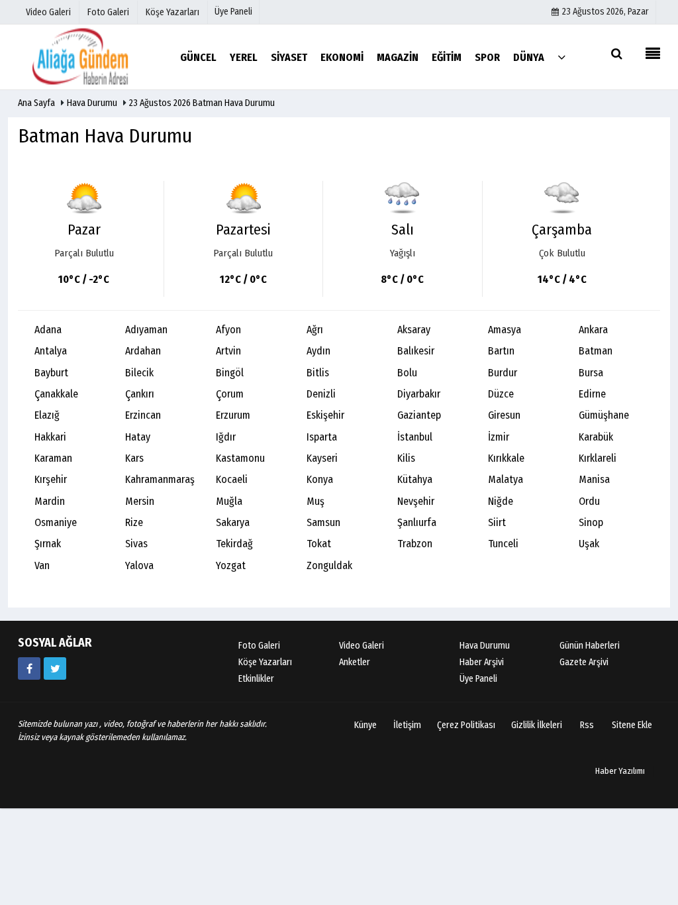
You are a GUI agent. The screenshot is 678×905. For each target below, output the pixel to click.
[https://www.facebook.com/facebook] (29, 668)
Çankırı (139, 393)
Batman (595, 350)
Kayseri (322, 458)
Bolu (407, 372)
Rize (134, 522)
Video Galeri (361, 645)
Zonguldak (329, 565)
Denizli (321, 393)
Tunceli (503, 543)
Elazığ (47, 415)
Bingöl (230, 372)
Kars (134, 458)
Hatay (137, 437)
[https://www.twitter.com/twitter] (55, 668)
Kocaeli (232, 479)
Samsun (323, 522)
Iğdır (226, 437)
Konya (320, 479)
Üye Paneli (233, 11)
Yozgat (231, 565)
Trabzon (414, 543)
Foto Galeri (259, 645)
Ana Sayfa (36, 103)
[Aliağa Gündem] (91, 56)
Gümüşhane (604, 415)
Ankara (593, 329)
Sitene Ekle (632, 725)
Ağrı (315, 329)
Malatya (505, 479)
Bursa (591, 372)
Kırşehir (50, 479)
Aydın (318, 350)
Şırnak (47, 543)
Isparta (322, 437)
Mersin (139, 501)
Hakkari (50, 437)
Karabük (596, 437)
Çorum (230, 393)
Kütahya (414, 479)
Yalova (139, 565)
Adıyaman (146, 329)
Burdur (502, 372)
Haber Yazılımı (620, 771)
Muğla (229, 501)
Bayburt (51, 372)
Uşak (589, 543)
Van (42, 565)
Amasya (504, 329)
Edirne (592, 393)
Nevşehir (415, 501)
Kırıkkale (506, 458)
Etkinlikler (256, 678)
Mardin (49, 501)
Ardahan (143, 350)
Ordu (589, 501)
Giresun (504, 415)
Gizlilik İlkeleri (536, 725)
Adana (48, 329)
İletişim (407, 725)
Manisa (594, 479)
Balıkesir (415, 350)
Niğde (500, 501)
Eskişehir (325, 415)
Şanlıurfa (416, 522)
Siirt (497, 522)
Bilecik (139, 372)
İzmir (498, 437)
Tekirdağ (234, 543)
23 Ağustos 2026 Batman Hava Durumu (202, 103)
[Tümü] (561, 56)
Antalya (50, 350)
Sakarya (233, 522)
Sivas (136, 543)
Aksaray (413, 329)
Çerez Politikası (466, 725)
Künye (365, 725)
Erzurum (233, 415)
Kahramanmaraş (160, 479)
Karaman (53, 458)
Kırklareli (597, 458)
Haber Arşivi (482, 662)
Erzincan (143, 415)
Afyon (228, 329)
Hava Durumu (93, 103)
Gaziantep (419, 415)
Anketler (354, 662)
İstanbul (414, 437)
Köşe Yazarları (265, 662)
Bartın (501, 350)
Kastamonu (240, 458)
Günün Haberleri (589, 645)
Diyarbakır (418, 393)
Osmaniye (55, 522)
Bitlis (318, 372)
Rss (587, 725)
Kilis (406, 458)
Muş (315, 501)
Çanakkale (56, 393)
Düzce (501, 393)
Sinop (591, 522)
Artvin (228, 350)
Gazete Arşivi (583, 662)
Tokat (319, 543)
